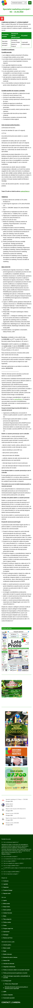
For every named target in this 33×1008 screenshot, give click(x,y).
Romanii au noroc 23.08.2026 (12, 813)
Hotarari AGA (6, 960)
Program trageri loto (8, 928)
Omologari (5, 934)
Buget (4, 951)
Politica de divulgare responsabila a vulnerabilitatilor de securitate (16, 976)
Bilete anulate (6, 903)
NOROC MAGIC (9, 804)
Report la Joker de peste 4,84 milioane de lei (16, 808)
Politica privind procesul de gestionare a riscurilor (15, 973)
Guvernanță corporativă (8, 997)
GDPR (4, 991)
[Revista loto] (15, 651)
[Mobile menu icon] (29, 2)
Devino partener (7, 909)
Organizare (6, 887)
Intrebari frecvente (7, 913)
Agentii (5, 900)
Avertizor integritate (8, 994)
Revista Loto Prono (7, 937)
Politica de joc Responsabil (11, 983)
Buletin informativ (7, 954)
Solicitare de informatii (8, 963)
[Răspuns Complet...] (6, 854)
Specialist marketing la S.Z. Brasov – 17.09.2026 (17, 799)
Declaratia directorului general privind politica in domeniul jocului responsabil (16, 987)
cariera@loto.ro (18, 399)
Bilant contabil (6, 948)
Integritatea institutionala (9, 966)
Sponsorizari (6, 931)
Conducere (5, 881)
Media (4, 916)
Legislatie (5, 884)
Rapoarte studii (7, 893)
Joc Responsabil (7, 980)
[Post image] (3, 800)
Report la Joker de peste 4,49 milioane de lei (16, 818)
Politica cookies (7, 922)
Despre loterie (6, 906)
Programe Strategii (7, 890)
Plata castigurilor (7, 919)
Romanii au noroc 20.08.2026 (12, 822)
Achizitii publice (7, 944)
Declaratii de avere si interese (10, 957)
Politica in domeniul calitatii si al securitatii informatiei (16, 969)
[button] (2, 19)
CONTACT (6, 1002)
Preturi (5, 925)
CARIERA (16, 1002)
